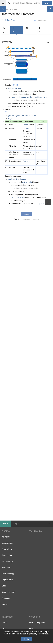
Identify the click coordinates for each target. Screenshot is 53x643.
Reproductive (7, 580)
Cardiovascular (8, 592)
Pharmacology (8, 573)
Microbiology (7, 561)
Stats (4, 586)
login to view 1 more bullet (27, 100)
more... (5, 604)
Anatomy (6, 537)
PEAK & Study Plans (37, 622)
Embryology (7, 549)
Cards (4, 622)
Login (47, 3)
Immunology (7, 555)
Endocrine (6, 598)
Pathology (6, 567)
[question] (6, 112)
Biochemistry (7, 543)
